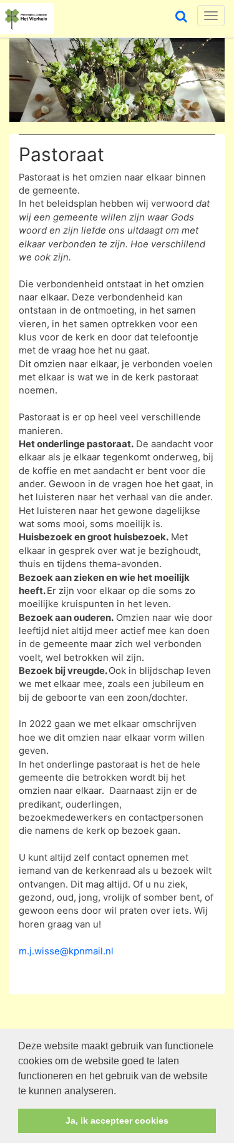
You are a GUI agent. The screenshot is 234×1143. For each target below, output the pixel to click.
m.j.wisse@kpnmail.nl (66, 951)
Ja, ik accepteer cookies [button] (117, 1121)
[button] (120, 1092)
